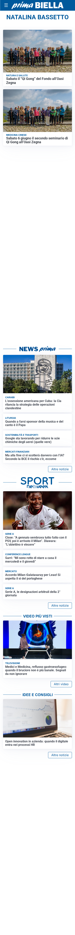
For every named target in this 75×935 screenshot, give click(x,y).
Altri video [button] (61, 684)
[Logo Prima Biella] (37, 5)
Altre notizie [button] (60, 469)
